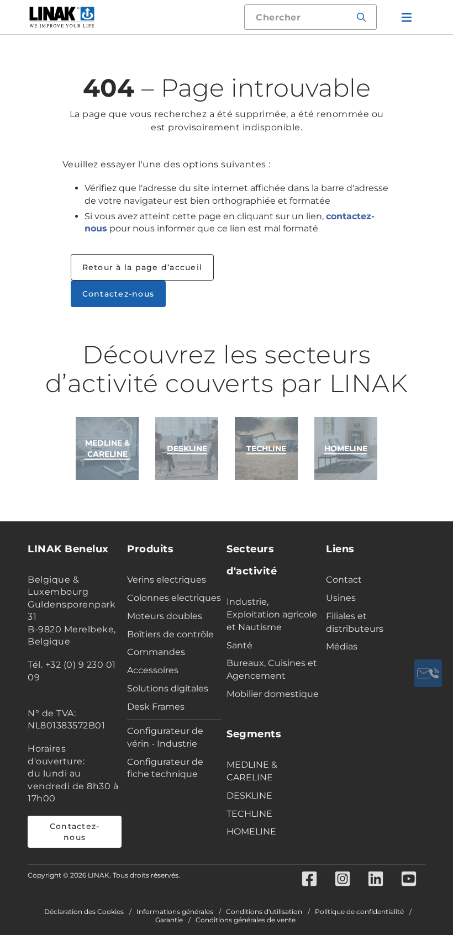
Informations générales (174, 912)
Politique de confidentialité (359, 912)
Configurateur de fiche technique (165, 768)
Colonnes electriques (174, 598)
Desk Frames (156, 706)
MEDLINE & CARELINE (252, 771)
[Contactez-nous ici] (428, 673)
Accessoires (152, 670)
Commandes (156, 652)
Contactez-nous (118, 294)
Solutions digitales (167, 688)
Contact (344, 579)
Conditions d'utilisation (264, 912)
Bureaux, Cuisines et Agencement (272, 669)
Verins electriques (166, 579)
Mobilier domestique (273, 694)
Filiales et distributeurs (354, 622)
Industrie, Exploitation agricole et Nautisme (272, 614)
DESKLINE (249, 795)
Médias (341, 646)
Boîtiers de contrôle (170, 634)
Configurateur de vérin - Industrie (165, 737)
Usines (341, 598)
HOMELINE (251, 831)
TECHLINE (249, 814)
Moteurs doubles (164, 616)
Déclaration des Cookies (84, 912)
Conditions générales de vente (246, 920)
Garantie (169, 920)
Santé (239, 645)
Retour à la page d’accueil (142, 267)
